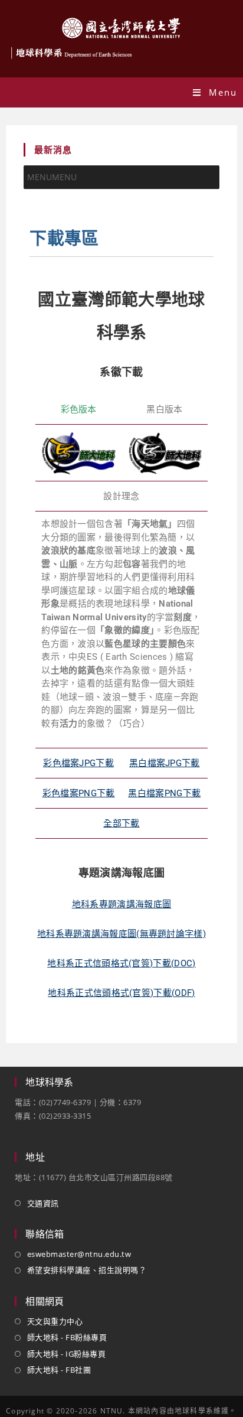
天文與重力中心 (55, 1321)
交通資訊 (43, 1203)
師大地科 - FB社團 (59, 1369)
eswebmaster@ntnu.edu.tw (79, 1254)
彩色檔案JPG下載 (78, 763)
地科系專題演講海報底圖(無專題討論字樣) (121, 934)
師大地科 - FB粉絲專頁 (67, 1337)
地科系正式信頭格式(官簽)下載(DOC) (121, 963)
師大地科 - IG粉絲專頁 (66, 1353)
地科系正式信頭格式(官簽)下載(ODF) (121, 993)
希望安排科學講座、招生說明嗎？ (86, 1270)
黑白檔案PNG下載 (164, 793)
